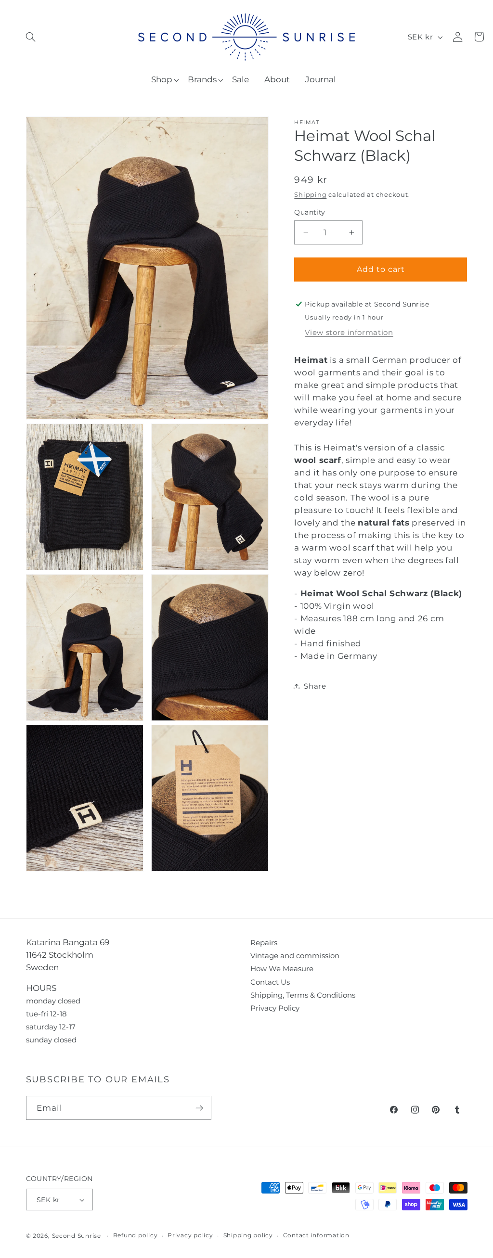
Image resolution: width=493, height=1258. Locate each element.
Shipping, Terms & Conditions (302, 995)
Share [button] (315, 686)
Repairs (263, 942)
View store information (349, 332)
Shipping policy (248, 1235)
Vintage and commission (294, 955)
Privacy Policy (274, 1008)
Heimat (306, 122)
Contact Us (270, 982)
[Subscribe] (199, 1108)
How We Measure (281, 968)
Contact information (316, 1235)
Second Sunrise (77, 1235)
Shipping (310, 194)
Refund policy (135, 1235)
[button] (30, 37)
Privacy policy (190, 1235)
